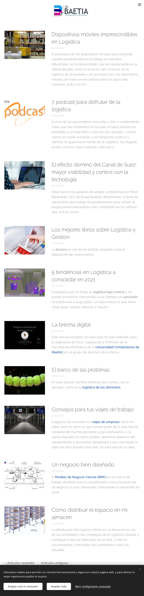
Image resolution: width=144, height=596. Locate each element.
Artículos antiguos (54, 563)
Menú (139, 4)
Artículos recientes (21, 563)
